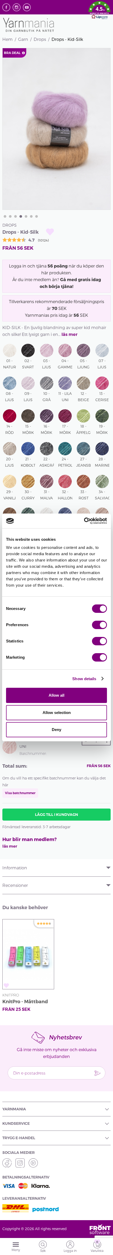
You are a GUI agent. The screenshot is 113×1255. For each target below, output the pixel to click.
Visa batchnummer (20, 793)
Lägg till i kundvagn (56, 814)
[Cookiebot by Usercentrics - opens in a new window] (84, 520)
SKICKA (97, 1072)
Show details (84, 678)
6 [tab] (31, 216)
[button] (99, 11)
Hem (7, 39)
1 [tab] (5, 216)
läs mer (69, 334)
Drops (40, 39)
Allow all (56, 695)
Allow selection (57, 712)
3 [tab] (15, 216)
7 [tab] (36, 216)
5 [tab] (26, 216)
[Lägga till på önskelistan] (50, 232)
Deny (56, 729)
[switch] (99, 625)
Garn (23, 39)
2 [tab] (10, 216)
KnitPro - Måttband (25, 1002)
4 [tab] (20, 216)
